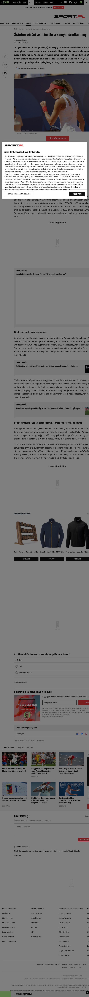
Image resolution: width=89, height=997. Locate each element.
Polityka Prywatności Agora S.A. (59, 190)
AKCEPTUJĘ (77, 194)
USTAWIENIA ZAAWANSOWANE (19, 194)
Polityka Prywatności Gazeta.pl (34, 190)
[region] (44, 170)
